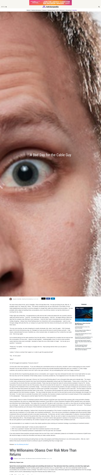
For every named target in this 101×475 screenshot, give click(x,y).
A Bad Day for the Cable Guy (27, 299)
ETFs (57, 10)
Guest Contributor (21, 458)
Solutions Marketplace (36, 10)
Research (44, 10)
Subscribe (74, 10)
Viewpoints (15, 299)
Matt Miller (19, 299)
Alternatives (68, 10)
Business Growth (51, 10)
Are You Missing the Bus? (21, 444)
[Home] (50, 6)
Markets (28, 10)
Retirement (62, 10)
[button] (43, 299)
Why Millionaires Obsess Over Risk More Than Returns (36, 458)
